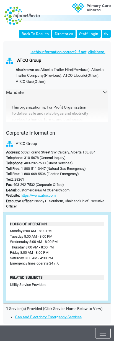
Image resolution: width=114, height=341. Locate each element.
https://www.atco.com (38, 195)
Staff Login (88, 34)
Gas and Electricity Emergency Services (48, 317)
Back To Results (35, 34)
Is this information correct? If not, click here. (67, 52)
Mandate (15, 92)
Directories (64, 34)
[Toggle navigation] (103, 333)
